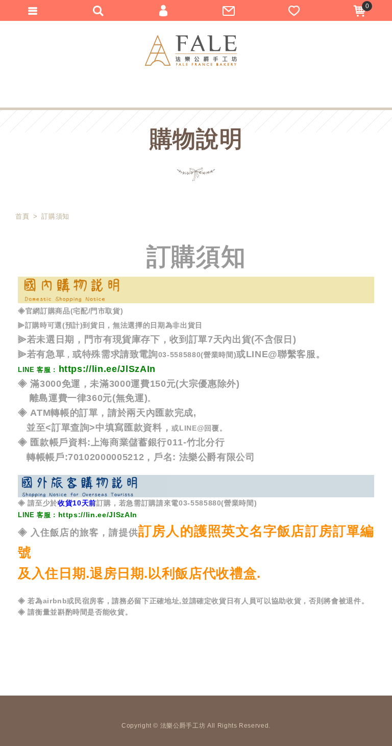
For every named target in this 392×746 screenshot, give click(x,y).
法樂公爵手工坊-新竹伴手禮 (191, 50)
